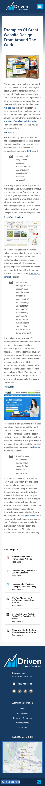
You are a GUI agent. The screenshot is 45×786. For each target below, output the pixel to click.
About (22, 708)
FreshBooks (35, 447)
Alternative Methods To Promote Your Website (22, 557)
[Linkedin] (31, 691)
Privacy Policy (22, 722)
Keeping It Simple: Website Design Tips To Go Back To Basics (24, 616)
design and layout (29, 515)
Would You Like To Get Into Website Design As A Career (24, 631)
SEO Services (22, 713)
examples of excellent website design (20, 121)
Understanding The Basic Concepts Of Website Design (24, 585)
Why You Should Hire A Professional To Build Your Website (23, 600)
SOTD (29, 151)
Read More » (17, 561)
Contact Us (23, 727)
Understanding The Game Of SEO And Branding (24, 571)
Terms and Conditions (22, 718)
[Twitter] (20, 691)
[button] (40, 6)
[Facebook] (14, 691)
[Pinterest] (25, 691)
